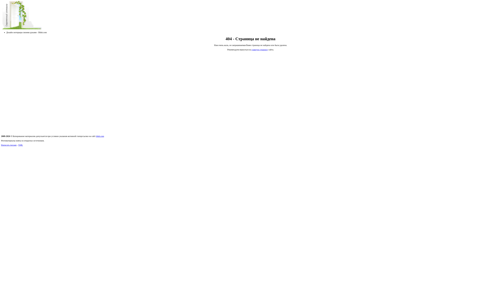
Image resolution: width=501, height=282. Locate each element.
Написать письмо (9, 145)
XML (20, 145)
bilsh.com (100, 136)
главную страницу (260, 50)
